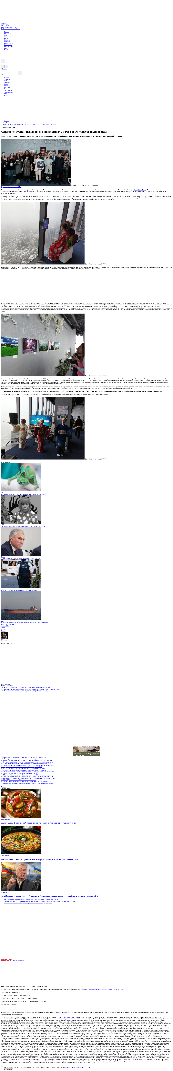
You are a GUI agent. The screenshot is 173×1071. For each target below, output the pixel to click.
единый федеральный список (68, 1017)
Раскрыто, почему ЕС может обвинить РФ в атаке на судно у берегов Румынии (27, 765)
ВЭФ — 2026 (5, 25)
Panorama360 (5, 626)
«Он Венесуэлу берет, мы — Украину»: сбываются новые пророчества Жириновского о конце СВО (49, 896)
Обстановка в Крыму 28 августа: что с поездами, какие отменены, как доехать (27, 762)
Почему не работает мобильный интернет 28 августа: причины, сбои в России (27, 776)
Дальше (3, 787)
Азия (2, 492)
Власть (3, 557)
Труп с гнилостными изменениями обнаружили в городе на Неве (23, 768)
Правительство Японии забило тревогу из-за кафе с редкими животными (23, 494)
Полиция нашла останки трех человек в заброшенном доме (19, 590)
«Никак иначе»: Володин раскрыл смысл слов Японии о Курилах (21, 558)
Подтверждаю (8, 1069)
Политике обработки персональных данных (78, 1067)
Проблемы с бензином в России (10, 29)
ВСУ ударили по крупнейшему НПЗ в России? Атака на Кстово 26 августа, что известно (31, 899)
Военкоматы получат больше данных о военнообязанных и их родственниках (26, 760)
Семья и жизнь (5, 819)
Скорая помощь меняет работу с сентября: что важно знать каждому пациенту (28, 903)
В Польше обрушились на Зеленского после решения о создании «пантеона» (26, 687)
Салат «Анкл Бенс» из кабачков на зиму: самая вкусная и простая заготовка (38, 823)
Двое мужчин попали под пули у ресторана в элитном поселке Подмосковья (26, 763)
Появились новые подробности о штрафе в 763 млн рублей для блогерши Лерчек (27, 771)
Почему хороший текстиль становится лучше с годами (19, 759)
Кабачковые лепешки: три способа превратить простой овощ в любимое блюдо (39, 859)
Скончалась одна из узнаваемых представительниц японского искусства (23, 526)
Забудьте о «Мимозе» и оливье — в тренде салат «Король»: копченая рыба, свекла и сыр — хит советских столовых (40, 901)
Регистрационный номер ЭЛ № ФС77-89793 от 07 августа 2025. (104, 989)
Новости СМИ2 (5, 684)
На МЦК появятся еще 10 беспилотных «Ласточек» (18, 780)
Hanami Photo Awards (140, 190)
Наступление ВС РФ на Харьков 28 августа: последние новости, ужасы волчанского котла (30, 689)
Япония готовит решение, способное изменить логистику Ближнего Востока (24, 622)
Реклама (21, 960)
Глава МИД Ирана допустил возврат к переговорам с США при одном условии (27, 783)
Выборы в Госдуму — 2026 (9, 27)
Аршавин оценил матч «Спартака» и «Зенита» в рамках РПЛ (21, 767)
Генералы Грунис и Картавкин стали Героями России (19, 773)
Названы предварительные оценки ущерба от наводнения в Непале (23, 757)
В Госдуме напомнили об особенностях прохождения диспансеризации (24, 781)
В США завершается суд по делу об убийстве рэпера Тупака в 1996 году (25, 691)
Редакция (16, 960)
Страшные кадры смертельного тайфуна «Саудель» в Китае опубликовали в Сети (28, 778)
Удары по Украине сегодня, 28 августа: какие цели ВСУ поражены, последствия (27, 775)
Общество (4, 892)
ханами (3, 629)
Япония (3, 631)
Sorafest (3, 627)
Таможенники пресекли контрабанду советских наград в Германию (23, 770)
